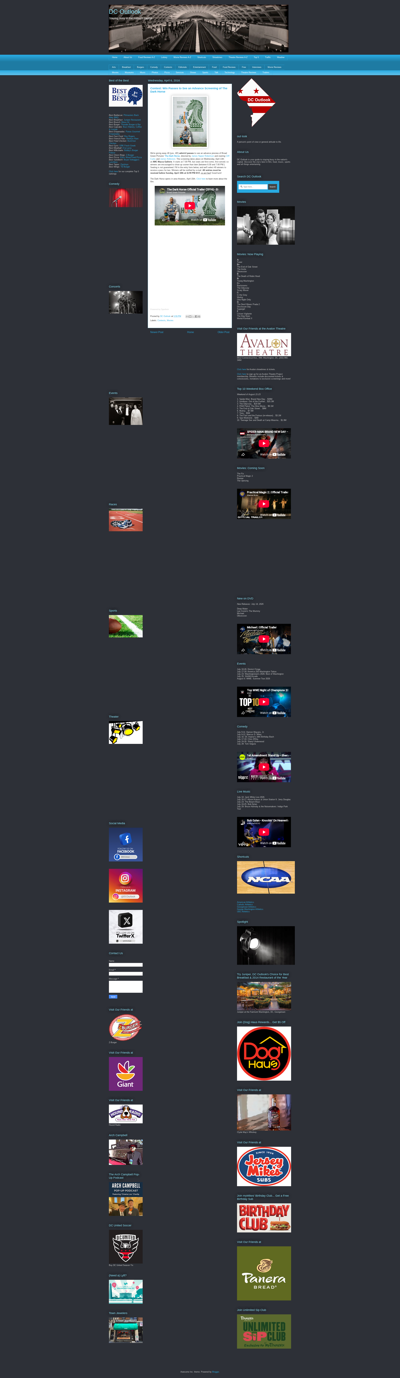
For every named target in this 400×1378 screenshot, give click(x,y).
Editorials (182, 67)
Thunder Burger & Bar (131, 124)
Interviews (256, 67)
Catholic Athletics (245, 904)
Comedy (154, 67)
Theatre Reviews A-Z (238, 57)
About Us (128, 57)
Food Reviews (229, 67)
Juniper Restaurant (132, 120)
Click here (200, 179)
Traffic (268, 57)
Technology (230, 72)
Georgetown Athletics (246, 907)
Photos (155, 72)
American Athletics (245, 902)
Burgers (140, 67)
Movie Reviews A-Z (182, 57)
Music (142, 72)
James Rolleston (167, 159)
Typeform (165, 309)
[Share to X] (193, 316)
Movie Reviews (274, 67)
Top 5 (256, 57)
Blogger (215, 1372)
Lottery (164, 57)
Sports (205, 72)
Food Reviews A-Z (146, 57)
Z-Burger (130, 155)
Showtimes (217, 57)
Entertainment (199, 67)
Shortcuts (201, 57)
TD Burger (125, 167)
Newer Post (156, 332)
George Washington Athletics (250, 909)
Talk (216, 72)
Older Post (223, 332)
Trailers (265, 72)
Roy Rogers (129, 136)
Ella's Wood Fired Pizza (131, 157)
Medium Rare (132, 138)
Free (244, 67)
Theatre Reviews (248, 72)
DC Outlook (125, 11)
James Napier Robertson (203, 156)
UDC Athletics (243, 911)
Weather (281, 57)
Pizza (167, 72)
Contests (168, 67)
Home (114, 57)
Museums (129, 72)
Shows (193, 72)
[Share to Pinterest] (199, 316)
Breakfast (126, 67)
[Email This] (187, 316)
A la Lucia (126, 148)
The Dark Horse (172, 156)
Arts (114, 67)
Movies (115, 72)
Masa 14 (125, 122)
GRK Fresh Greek (127, 145)
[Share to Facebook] (196, 316)
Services (180, 72)
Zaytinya (124, 164)
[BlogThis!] (190, 316)
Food (214, 67)
